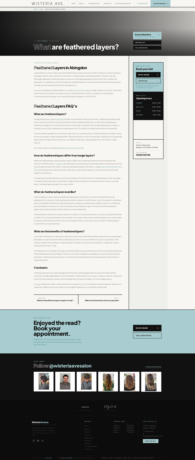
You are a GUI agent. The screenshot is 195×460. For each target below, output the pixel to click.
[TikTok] (42, 440)
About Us (87, 429)
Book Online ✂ (150, 441)
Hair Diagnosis (89, 438)
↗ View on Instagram (153, 366)
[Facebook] (38, 440)
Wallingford (144, 458)
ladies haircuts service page (79, 90)
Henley (130, 458)
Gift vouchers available (66, 458)
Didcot (111, 458)
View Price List (147, 42)
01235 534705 (142, 3)
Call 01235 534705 (147, 47)
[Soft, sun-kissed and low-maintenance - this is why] (108, 382)
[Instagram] (34, 440)
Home (74, 3)
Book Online (148, 75)
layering (60, 119)
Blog (41, 9)
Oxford (136, 458)
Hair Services (94, 3)
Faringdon (118, 458)
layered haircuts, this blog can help (71, 148)
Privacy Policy (48, 458)
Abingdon (105, 458)
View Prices (148, 81)
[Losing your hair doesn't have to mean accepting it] (44, 382)
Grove (125, 458)
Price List (108, 3)
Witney (151, 458)
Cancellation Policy (90, 446)
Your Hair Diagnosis (123, 3)
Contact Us (88, 449)
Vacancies (87, 440)
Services (87, 432)
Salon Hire (87, 443)
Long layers (59, 164)
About (81, 3)
